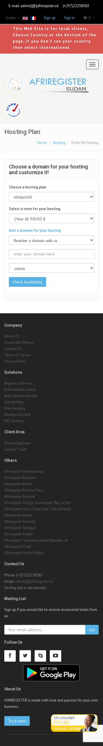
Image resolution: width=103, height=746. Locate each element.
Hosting (59, 142)
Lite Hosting (13, 402)
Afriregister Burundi (19, 496)
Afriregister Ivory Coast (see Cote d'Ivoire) (37, 509)
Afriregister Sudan (18, 534)
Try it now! (17, 720)
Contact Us (13, 348)
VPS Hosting (13, 420)
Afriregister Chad (17, 546)
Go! (92, 629)
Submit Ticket (15, 449)
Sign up (50, 17)
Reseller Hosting (17, 414)
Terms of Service (17, 355)
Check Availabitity (27, 281)
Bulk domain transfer (21, 395)
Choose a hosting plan (27, 187)
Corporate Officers (19, 342)
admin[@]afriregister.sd (39, 5)
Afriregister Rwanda (19, 521)
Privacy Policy (15, 361)
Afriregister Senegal (20, 527)
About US (11, 336)
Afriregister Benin (18, 483)
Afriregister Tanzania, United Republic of (36, 540)
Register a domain (18, 383)
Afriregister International (23, 471)
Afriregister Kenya (18, 515)
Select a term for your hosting (34, 208)
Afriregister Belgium (20, 477)
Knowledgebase (17, 443)
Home (42, 142)
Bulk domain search (20, 389)
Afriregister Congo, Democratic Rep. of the (37, 502)
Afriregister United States (24, 552)
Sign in (69, 17)
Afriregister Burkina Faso (23, 490)
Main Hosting (14, 408)
